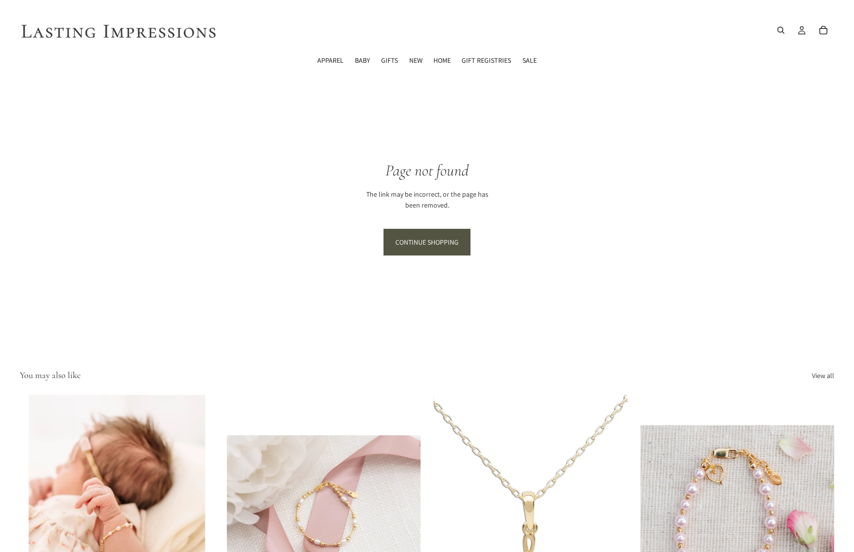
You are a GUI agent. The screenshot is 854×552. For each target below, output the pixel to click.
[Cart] (823, 30)
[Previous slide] (34, 516)
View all (823, 375)
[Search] (781, 30)
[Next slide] (199, 516)
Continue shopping (427, 242)
